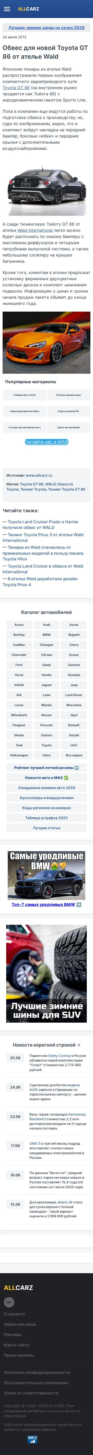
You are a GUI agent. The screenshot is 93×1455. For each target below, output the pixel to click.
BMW (47, 635)
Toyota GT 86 (16, 87)
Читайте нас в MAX (46, 441)
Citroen (46, 655)
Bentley (19, 635)
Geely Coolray (59, 1056)
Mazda (46, 705)
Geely (46, 665)
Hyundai (74, 675)
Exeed (74, 655)
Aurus (74, 625)
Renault (74, 725)
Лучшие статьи (46, 828)
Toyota (46, 745)
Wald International (35, 230)
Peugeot (19, 725)
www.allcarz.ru (39, 475)
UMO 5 (35, 1143)
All (28, 9)
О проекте (14, 1313)
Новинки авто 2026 (25, 394)
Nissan (46, 715)
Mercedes (74, 705)
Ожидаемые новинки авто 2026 (46, 787)
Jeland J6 (64, 1202)
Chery (74, 645)
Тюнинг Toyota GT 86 (66, 489)
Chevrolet (19, 655)
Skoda (19, 735)
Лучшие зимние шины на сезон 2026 (47, 27)
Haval (19, 675)
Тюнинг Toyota (33, 489)
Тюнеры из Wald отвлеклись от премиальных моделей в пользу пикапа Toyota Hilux (43, 553)
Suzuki (74, 735)
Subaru (46, 735)
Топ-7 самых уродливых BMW (43, 904)
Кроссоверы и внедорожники (46, 797)
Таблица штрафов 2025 (46, 818)
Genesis (74, 665)
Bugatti (74, 635)
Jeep (74, 685)
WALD (50, 484)
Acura (19, 625)
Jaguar (46, 685)
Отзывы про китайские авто (25, 427)
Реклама (12, 1334)
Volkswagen (19, 755)
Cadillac (19, 645)
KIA (19, 695)
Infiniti (19, 685)
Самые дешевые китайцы (24, 411)
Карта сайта (16, 1344)
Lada (46, 695)
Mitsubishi (19, 715)
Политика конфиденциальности (37, 1372)
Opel (74, 715)
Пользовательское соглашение (36, 1382)
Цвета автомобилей (68, 427)
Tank (19, 745)
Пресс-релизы (19, 1355)
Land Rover (73, 695)
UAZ (74, 745)
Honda (46, 675)
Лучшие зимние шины (68, 394)
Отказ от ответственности (31, 1393)
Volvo (46, 755)
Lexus (19, 705)
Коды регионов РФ (68, 411)
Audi (46, 625)
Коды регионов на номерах (46, 808)
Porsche (46, 725)
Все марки (74, 755)
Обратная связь (20, 1324)
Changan (46, 645)
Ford (19, 665)
